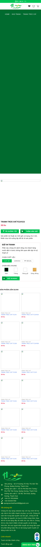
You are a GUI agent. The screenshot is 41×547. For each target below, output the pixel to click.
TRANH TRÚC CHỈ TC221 (29, 372)
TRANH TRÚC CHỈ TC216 (29, 430)
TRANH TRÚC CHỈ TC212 (29, 401)
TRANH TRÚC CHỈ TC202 (9, 401)
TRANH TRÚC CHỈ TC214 (8, 314)
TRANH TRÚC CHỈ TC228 (9, 343)
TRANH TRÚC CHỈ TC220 (29, 458)
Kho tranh (16, 14)
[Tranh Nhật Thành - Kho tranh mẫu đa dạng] (18, 6)
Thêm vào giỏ (32, 231)
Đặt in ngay (12, 278)
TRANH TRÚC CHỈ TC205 (9, 430)
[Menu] (2, 6)
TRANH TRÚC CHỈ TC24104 (30, 314)
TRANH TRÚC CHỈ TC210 (8, 458)
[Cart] (38, 6)
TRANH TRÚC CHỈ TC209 (9, 372)
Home (7, 14)
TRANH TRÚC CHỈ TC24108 (30, 343)
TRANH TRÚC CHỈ (29, 14)
